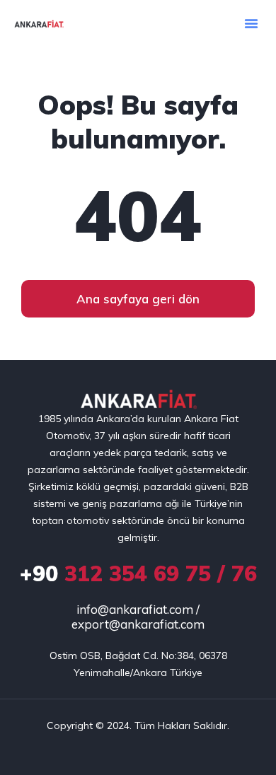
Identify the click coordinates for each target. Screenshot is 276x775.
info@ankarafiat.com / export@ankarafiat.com (138, 616)
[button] (251, 23)
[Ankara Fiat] (138, 400)
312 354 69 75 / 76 (138, 573)
